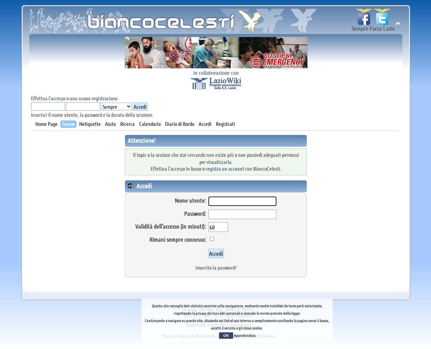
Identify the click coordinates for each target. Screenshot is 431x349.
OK (226, 336)
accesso (58, 98)
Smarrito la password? (216, 268)
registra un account (225, 168)
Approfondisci (245, 335)
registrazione (105, 98)
